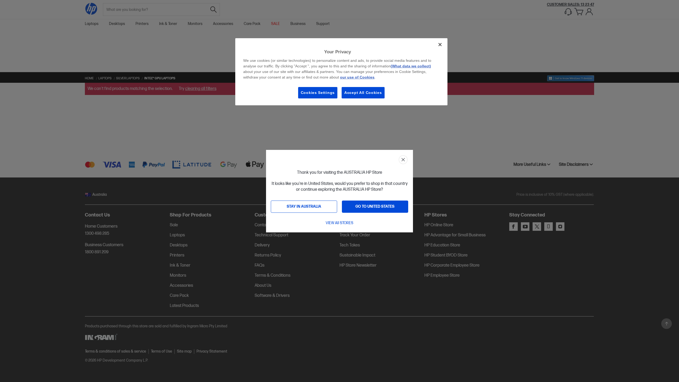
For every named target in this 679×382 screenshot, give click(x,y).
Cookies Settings (318, 92)
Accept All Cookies (363, 92)
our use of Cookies (357, 77)
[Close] (440, 44)
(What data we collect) (411, 66)
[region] (341, 71)
